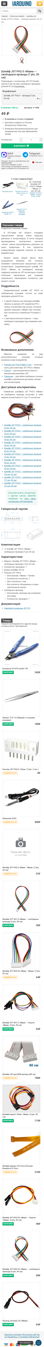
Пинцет (7, 370)
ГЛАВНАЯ (4, 16)
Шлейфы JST (31, 16)
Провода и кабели (17, 16)
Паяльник (8, 376)
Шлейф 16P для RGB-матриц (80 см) (19, 1074)
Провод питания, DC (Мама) (15, 1321)
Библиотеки (34, 1337)
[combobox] (19, 102)
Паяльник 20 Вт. (7, 191)
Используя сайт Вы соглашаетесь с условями (22, 1335)
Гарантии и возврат (13, 1334)
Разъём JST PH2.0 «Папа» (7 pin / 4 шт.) (22, 193)
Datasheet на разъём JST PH (17, 608)
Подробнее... (19, 86)
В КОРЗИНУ (8, 672)
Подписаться (9, 773)
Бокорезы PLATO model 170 (7, 213)
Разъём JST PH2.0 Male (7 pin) (18, 365)
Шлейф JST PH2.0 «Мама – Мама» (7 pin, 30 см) (36, 194)
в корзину (20, 146)
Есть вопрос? (25, 1343)
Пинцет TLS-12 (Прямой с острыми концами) (22, 211)
